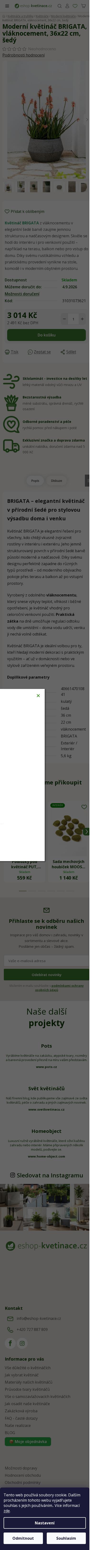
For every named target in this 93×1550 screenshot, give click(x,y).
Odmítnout (23, 1538)
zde (7, 1510)
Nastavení (45, 1523)
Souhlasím (66, 1538)
